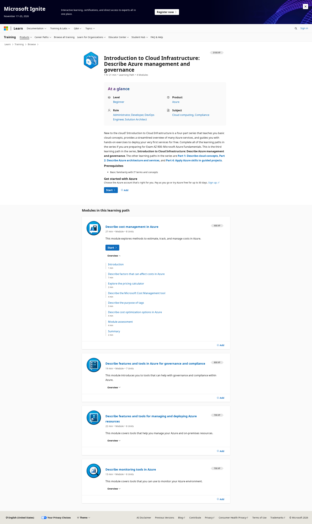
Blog (180, 517)
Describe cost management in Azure (131, 227)
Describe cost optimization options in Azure (135, 312)
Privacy (209, 517)
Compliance (202, 115)
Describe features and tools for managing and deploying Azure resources (151, 418)
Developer (137, 115)
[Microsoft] (6, 28)
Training (19, 44)
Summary (114, 331)
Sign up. (212, 182)
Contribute (195, 517)
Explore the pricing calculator (126, 283)
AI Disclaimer (144, 517)
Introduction (116, 264)
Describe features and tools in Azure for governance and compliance (155, 363)
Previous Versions (164, 517)
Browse (32, 44)
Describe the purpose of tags (126, 302)
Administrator (121, 115)
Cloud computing (183, 115)
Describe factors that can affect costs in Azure (136, 274)
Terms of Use (259, 517)
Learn (8, 44)
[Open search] (296, 28)
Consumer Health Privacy (232, 517)
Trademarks (276, 517)
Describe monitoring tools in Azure (130, 469)
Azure (175, 102)
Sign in (304, 28)
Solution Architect (136, 119)
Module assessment (120, 321)
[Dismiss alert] (305, 6)
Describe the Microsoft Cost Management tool (136, 293)
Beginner (118, 102)
